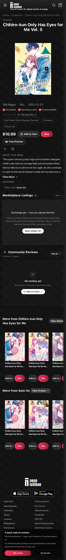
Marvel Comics (41, 510)
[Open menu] (5, 5)
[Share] (12, 149)
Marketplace (9, 523)
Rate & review (33, 292)
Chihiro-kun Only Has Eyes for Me (42, 15)
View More (8, 177)
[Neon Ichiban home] (16, 5)
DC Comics (40, 506)
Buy (20, 378)
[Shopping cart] (60, 5)
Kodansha (17, 15)
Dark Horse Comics (43, 528)
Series (6, 515)
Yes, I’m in (18, 553)
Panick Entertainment (44, 523)
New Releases (10, 506)
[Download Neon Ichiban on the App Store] (21, 493)
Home (6, 15)
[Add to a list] (5, 149)
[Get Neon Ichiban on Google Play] (43, 493)
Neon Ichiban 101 (33, 231)
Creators (8, 519)
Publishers (8, 510)
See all (54, 254)
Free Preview (16, 141)
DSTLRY (39, 519)
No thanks (45, 553)
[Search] (54, 5)
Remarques (9, 528)
